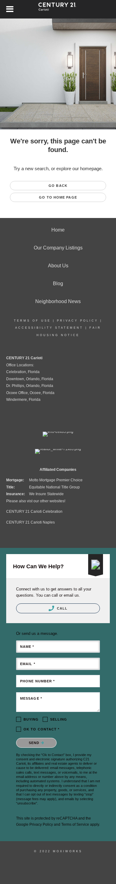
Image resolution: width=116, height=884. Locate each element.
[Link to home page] (58, 9)
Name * (27, 646)
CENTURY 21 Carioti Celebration (34, 511)
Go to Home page (58, 197)
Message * (31, 698)
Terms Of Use (32, 320)
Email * (27, 664)
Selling (58, 719)
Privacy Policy (77, 320)
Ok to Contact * (42, 729)
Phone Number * (37, 681)
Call (62, 608)
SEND (35, 743)
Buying (31, 719)
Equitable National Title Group (54, 487)
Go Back (58, 185)
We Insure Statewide (46, 494)
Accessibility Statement (49, 327)
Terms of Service (75, 824)
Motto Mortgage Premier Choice (56, 480)
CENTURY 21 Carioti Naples (30, 522)
